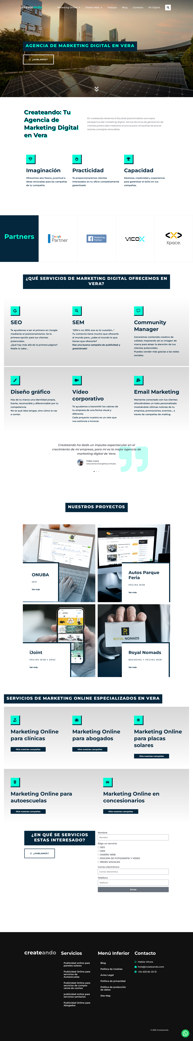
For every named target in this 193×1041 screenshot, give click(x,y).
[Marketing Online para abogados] (77, 720)
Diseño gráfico (30, 392)
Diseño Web (92, 7)
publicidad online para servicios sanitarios (77, 995)
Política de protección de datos (113, 988)
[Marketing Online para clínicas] (15, 720)
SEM (78, 322)
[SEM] (77, 311)
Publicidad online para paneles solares (77, 964)
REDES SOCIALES (110, 862)
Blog (124, 7)
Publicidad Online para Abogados (77, 1004)
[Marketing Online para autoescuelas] (15, 782)
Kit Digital (154, 7)
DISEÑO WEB (108, 854)
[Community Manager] (139, 311)
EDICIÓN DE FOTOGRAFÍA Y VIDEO (120, 858)
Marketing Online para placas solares (158, 738)
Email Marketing (156, 392)
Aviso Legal (107, 975)
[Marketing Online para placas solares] (139, 720)
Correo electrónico (108, 867)
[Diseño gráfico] (15, 380)
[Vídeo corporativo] (77, 380)
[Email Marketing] (139, 380)
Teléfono (103, 877)
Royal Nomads (145, 652)
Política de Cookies (111, 969)
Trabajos (112, 7)
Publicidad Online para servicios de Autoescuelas (77, 974)
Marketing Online (67, 7)
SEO (16, 322)
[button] (168, 7)
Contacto (138, 7)
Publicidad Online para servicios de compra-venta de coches (77, 985)
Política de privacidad (113, 981)
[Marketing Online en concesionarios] (108, 782)
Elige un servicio (107, 843)
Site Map (105, 995)
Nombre (102, 832)
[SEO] (15, 311)
